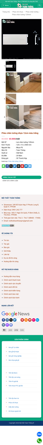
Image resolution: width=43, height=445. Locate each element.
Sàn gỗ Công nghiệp (15, 356)
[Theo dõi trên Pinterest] (22, 320)
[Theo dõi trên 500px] (37, 320)
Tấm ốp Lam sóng (14, 377)
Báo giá (6, 247)
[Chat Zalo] (39, 434)
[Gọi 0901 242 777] (39, 440)
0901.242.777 (17, 210)
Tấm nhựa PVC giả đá (16, 386)
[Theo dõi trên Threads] (18, 320)
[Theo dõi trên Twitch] (7, 325)
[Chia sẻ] (14, 428)
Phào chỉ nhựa (17, 12)
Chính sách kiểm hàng (12, 291)
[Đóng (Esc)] (20, 428)
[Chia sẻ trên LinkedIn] (26, 166)
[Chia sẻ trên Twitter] (14, 166)
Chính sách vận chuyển (12, 284)
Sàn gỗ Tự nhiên (14, 347)
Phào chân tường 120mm (21, 15)
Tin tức (6, 240)
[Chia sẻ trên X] (11, 166)
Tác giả (6, 244)
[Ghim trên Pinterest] (22, 166)
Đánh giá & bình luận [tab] (10, 180)
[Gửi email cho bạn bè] (18, 166)
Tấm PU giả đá (13, 381)
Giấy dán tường (14, 407)
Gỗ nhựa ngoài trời (15, 411)
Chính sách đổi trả (10, 287)
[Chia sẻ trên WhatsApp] (3, 166)
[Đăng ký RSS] (26, 320)
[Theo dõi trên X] (11, 320)
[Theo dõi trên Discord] (11, 325)
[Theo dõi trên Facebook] (3, 320)
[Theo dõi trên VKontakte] (3, 325)
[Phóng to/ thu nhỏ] (2, 428)
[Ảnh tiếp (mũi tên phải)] (8, 433)
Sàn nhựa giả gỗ (14, 360)
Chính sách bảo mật (11, 294)
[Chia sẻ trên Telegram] (30, 166)
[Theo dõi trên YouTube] (30, 320)
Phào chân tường (32, 12)
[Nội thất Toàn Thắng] (25, 5)
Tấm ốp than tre (14, 398)
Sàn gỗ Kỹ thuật (14, 352)
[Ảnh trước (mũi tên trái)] (2, 433)
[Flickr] (33, 320)
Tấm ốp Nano (13, 373)
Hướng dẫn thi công (11, 262)
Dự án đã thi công (10, 258)
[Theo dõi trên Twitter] (14, 320)
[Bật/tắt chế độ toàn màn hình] (8, 428)
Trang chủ (6, 12)
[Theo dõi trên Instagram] (7, 320)
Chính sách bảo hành (11, 298)
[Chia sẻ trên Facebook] (7, 166)
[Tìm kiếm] (39, 5)
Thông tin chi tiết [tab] (9, 177)
